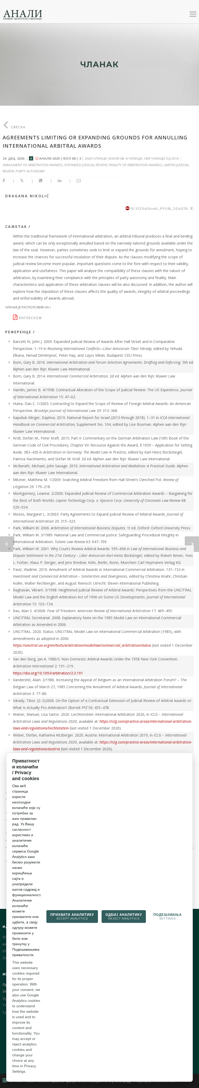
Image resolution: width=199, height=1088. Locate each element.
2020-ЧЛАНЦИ (96, 158)
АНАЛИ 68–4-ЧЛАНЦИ (125, 158)
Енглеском (31, 318)
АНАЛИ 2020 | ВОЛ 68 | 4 (60, 158)
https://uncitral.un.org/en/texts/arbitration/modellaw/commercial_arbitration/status (82, 645)
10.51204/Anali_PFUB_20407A (159, 208)
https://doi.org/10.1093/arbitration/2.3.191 (48, 673)
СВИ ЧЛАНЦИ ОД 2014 (161, 158)
